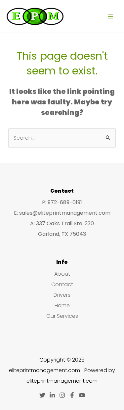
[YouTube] (82, 395)
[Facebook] (72, 395)
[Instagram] (62, 395)
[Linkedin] (52, 395)
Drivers (62, 295)
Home (62, 305)
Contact (62, 284)
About (62, 274)
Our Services (62, 316)
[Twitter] (42, 395)
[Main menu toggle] (110, 16)
